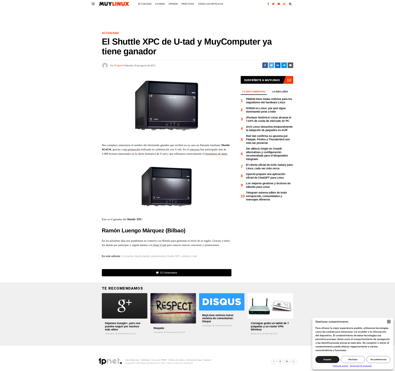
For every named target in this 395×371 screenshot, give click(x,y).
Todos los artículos (210, 4)
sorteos (186, 256)
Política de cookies (340, 366)
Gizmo (253, 334)
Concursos (127, 256)
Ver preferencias (378, 360)
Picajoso (118, 65)
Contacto (207, 360)
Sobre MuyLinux (132, 360)
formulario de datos (216, 153)
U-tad (194, 256)
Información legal (194, 360)
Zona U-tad (159, 245)
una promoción (131, 149)
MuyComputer (142, 256)
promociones (158, 256)
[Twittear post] (271, 65)
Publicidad (145, 360)
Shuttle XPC (173, 256)
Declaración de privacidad (361, 366)
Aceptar (327, 360)
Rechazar (353, 360)
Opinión (173, 4)
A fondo (160, 4)
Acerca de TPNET (159, 360)
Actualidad (145, 4)
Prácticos (187, 4)
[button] (388, 321)
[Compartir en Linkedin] (278, 65)
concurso (194, 149)
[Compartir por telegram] (284, 65)
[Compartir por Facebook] (265, 65)
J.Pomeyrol (109, 334)
